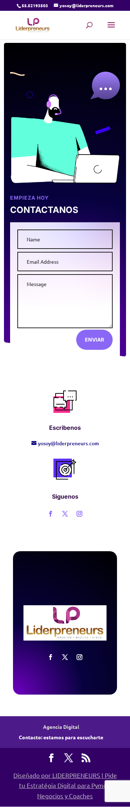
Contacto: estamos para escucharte (61, 737)
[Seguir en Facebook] (50, 514)
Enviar (94, 339)
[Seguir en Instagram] (79, 514)
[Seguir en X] (65, 514)
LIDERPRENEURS (76, 775)
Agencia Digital (61, 726)
